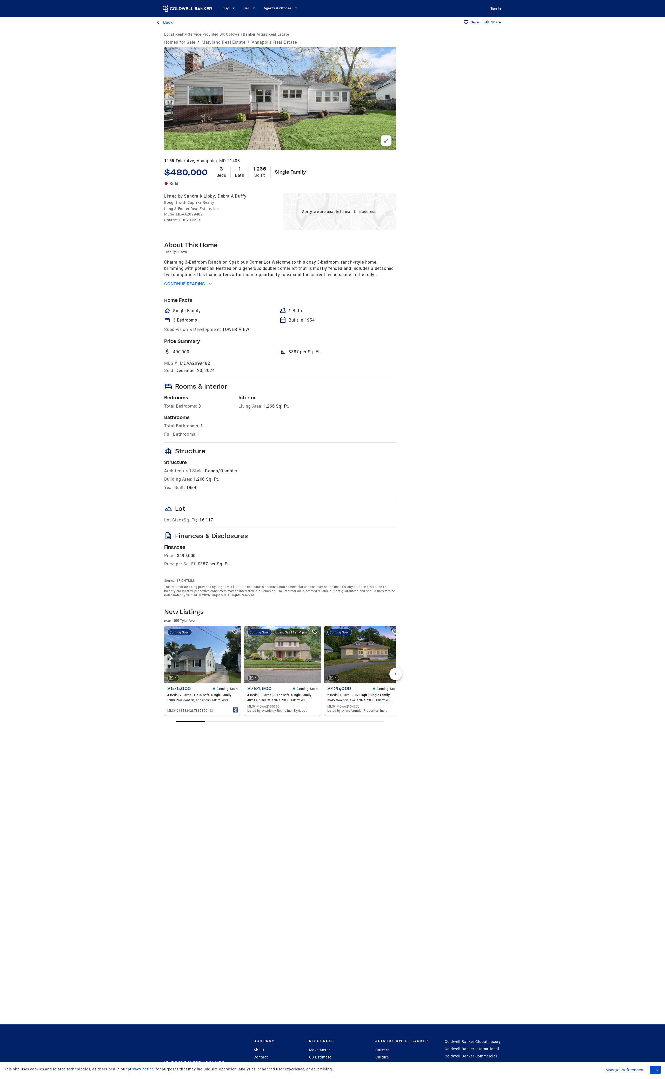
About (259, 1049)
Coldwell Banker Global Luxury (473, 1041)
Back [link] (168, 22)
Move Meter (319, 1049)
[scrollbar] (280, 721)
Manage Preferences (624, 1070)
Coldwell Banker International (472, 1048)
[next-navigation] (395, 674)
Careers (382, 1049)
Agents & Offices (277, 8)
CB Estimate (320, 1057)
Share (496, 22)
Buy (225, 8)
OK (655, 1070)
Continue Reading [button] (184, 283)
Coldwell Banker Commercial (471, 1056)
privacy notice (141, 1069)
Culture (382, 1057)
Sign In (495, 8)
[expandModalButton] (386, 140)
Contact (261, 1057)
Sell (246, 8)
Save (475, 22)
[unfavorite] (235, 632)
